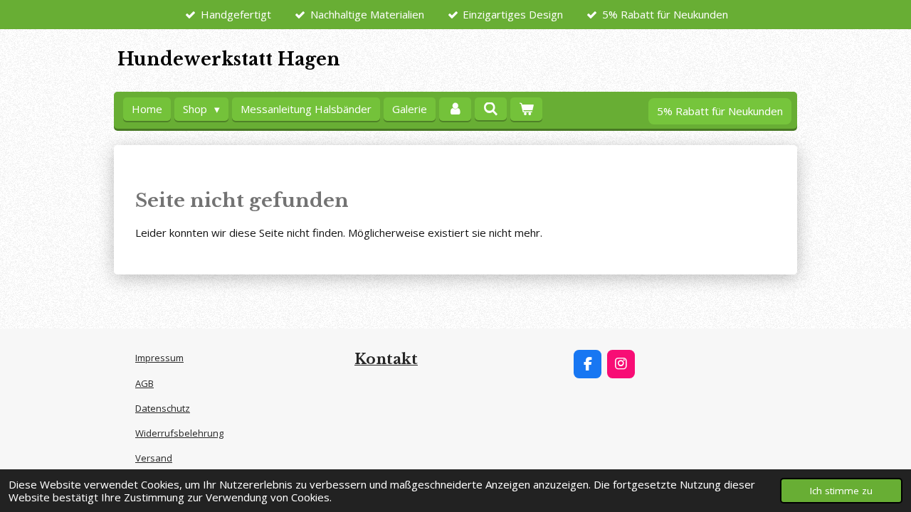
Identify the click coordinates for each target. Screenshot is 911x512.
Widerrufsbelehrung (179, 433)
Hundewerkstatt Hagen (228, 59)
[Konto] (455, 109)
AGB (144, 383)
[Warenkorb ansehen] (526, 109)
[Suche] (491, 108)
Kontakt (386, 359)
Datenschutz (162, 408)
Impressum (159, 357)
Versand (153, 458)
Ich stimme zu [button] (841, 490)
